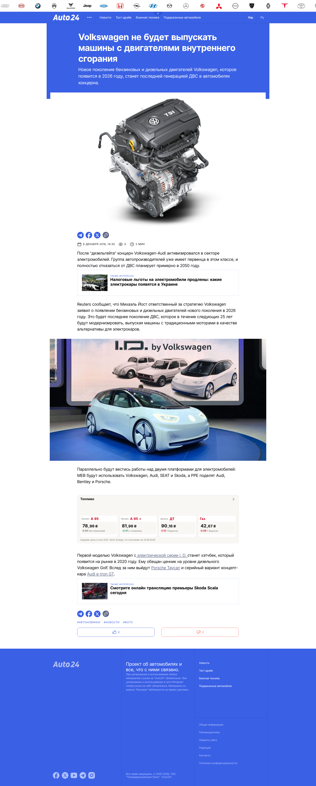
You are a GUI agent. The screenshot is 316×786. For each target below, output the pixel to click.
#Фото (128, 622)
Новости (105, 17)
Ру (262, 17)
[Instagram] (91, 775)
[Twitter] (65, 775)
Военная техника (147, 17)
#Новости (111, 622)
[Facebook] (56, 775)
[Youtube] (74, 775)
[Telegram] (83, 775)
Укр (250, 17)
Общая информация (211, 724)
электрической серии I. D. (162, 555)
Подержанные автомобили (182, 17)
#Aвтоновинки (88, 622)
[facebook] (89, 235)
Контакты (204, 755)
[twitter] (97, 235)
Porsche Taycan (165, 568)
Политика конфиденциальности (218, 763)
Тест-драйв (123, 17)
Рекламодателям (209, 732)
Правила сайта (208, 740)
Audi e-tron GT (100, 574)
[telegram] (80, 235)
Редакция (205, 747)
